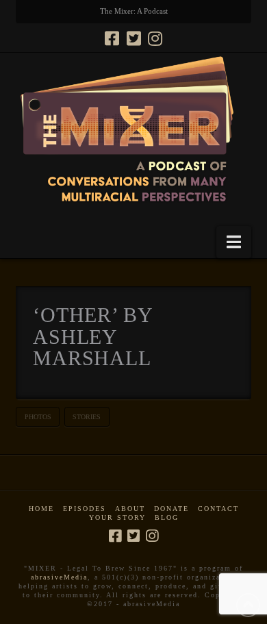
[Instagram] (155, 38)
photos (38, 417)
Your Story (117, 517)
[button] (233, 242)
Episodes (84, 508)
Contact (218, 508)
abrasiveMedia (59, 577)
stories (87, 417)
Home (41, 508)
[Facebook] (112, 38)
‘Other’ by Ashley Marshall (93, 336)
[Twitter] (134, 38)
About (130, 508)
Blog (167, 517)
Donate (171, 508)
